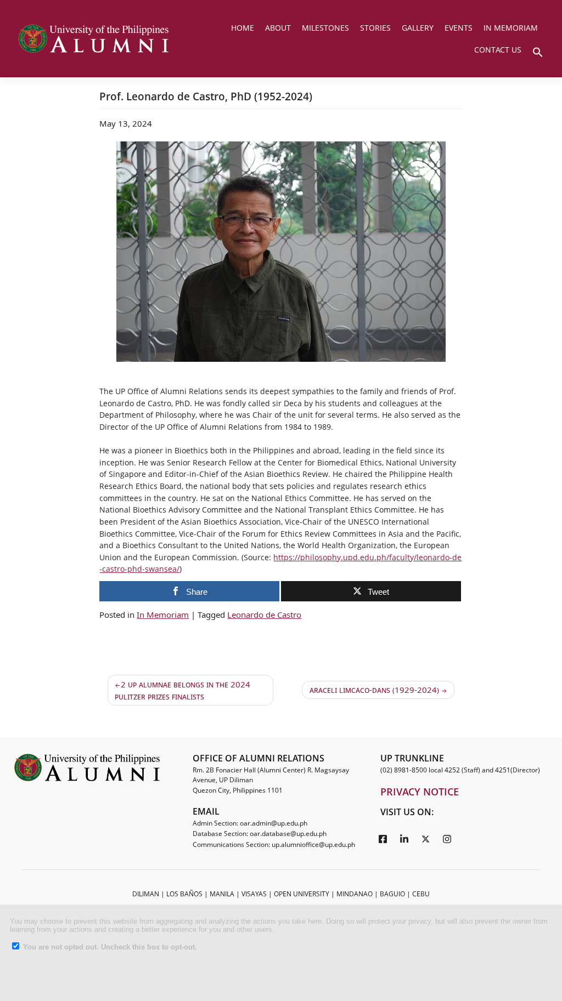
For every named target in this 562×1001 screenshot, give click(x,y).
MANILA (222, 893)
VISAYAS (254, 893)
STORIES (375, 27)
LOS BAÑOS (184, 893)
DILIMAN (145, 893)
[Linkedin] (404, 838)
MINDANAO (354, 893)
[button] (537, 51)
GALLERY (418, 27)
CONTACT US (497, 49)
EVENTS (459, 27)
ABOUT (278, 27)
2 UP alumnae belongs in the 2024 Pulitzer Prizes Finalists (182, 690)
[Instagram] (447, 838)
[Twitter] (426, 838)
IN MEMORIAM (511, 27)
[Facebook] (383, 838)
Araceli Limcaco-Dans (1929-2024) (374, 689)
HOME (242, 27)
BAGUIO (392, 893)
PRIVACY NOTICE (419, 791)
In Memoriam (163, 614)
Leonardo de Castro (264, 614)
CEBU (421, 893)
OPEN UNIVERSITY (301, 893)
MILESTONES (325, 27)
